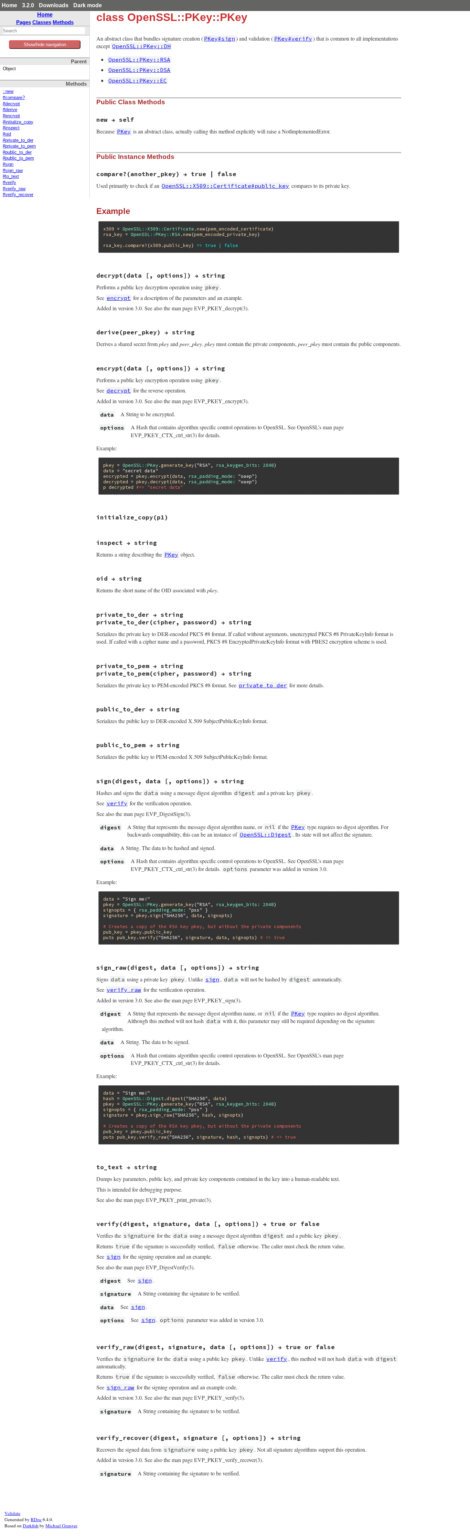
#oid (7, 134)
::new (8, 91)
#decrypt (11, 103)
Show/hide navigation (45, 44)
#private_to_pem (19, 146)
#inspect (11, 128)
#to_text (11, 176)
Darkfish (31, 1526)
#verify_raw (14, 188)
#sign (8, 164)
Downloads (53, 5)
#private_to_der (18, 140)
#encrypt (11, 116)
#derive (10, 109)
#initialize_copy (18, 122)
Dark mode (87, 5)
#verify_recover (18, 194)
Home (9, 5)
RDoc (36, 1519)
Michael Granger (61, 1526)
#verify (9, 182)
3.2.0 (28, 5)
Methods (63, 22)
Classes (41, 22)
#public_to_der (17, 152)
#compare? (14, 97)
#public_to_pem (18, 158)
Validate (12, 1513)
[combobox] (44, 30)
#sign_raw (13, 170)
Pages (23, 22)
